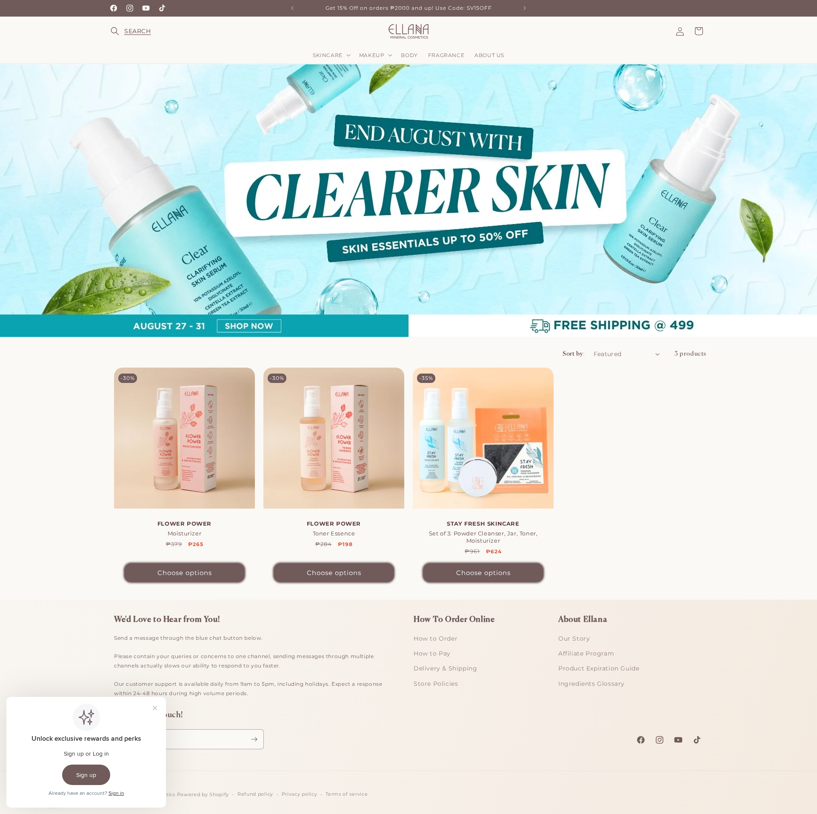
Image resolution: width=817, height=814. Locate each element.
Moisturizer (184, 528)
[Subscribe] (254, 739)
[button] (120, 31)
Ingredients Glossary (591, 683)
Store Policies (436, 683)
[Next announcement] (524, 8)
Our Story (574, 638)
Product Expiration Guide (598, 668)
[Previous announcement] (292, 8)
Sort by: (574, 354)
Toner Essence (334, 528)
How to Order (435, 638)
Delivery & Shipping (445, 668)
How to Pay (432, 653)
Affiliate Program (586, 653)
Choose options (184, 572)
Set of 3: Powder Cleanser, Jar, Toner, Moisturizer (483, 532)
